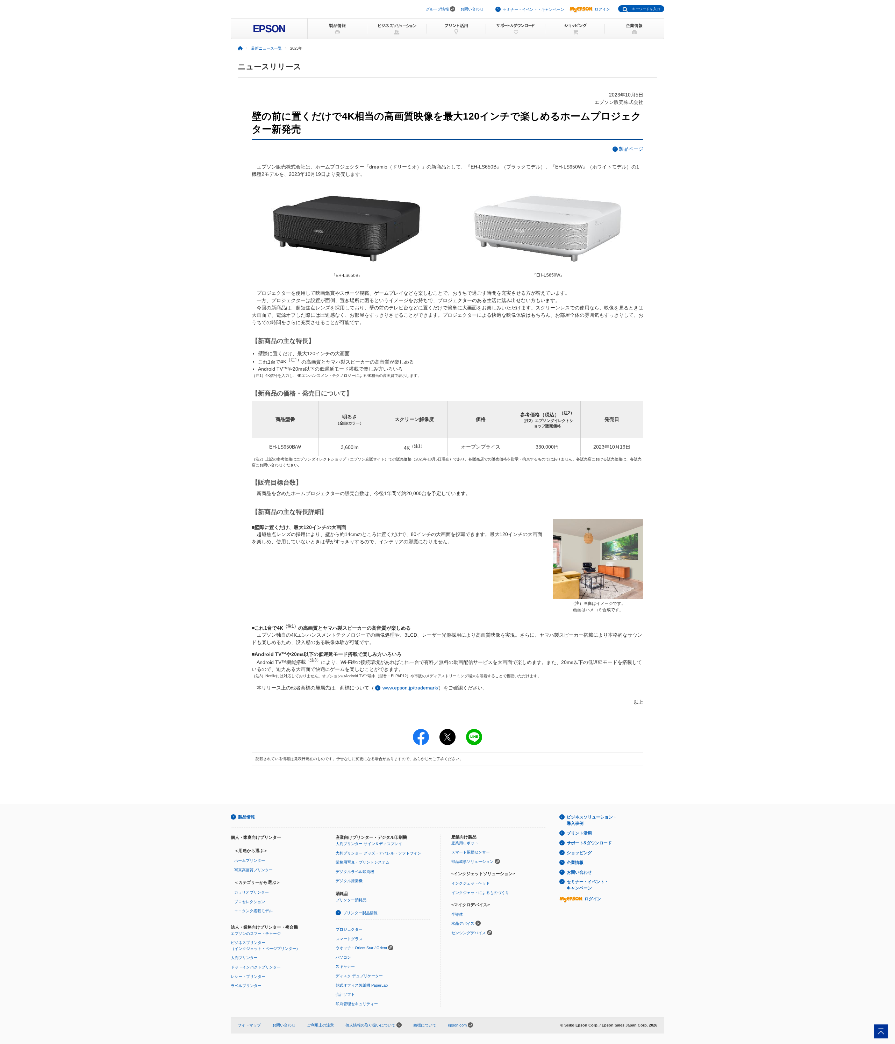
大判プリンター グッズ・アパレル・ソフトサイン (378, 853)
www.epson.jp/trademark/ (410, 688)
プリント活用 (579, 833)
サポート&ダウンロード (589, 843)
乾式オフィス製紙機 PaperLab (362, 985)
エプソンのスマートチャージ (256, 933)
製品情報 (246, 817)
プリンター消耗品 (351, 900)
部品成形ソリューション (472, 861)
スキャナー (345, 966)
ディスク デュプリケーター (359, 976)
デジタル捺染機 (349, 881)
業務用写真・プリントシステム (362, 862)
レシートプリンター (248, 976)
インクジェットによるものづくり (480, 893)
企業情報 (575, 862)
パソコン (343, 957)
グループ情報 (437, 9)
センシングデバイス (468, 933)
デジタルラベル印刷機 (355, 872)
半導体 (457, 914)
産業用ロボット (464, 843)
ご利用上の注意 (320, 1025)
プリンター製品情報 (360, 913)
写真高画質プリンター (253, 870)
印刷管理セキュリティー (357, 1004)
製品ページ (631, 149)
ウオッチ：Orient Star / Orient (361, 948)
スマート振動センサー (470, 852)
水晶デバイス (462, 923)
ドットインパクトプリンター (256, 967)
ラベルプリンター (246, 986)
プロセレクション (249, 902)
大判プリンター (244, 958)
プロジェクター (349, 929)
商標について (424, 1025)
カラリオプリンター (251, 892)
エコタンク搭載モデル (253, 911)
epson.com (457, 1025)
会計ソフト (345, 994)
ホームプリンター (249, 860)
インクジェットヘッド (470, 883)
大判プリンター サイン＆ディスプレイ (369, 844)
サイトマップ (249, 1025)
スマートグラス (349, 939)
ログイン (602, 9)
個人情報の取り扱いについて (370, 1025)
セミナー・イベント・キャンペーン (533, 9)
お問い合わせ (472, 9)
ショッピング (579, 852)
